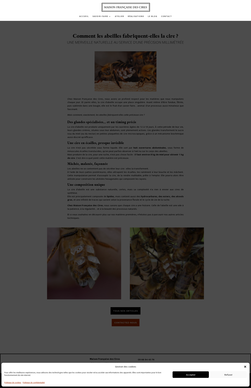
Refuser (228, 374)
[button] (245, 366)
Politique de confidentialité (34, 382)
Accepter (191, 374)
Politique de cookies (12, 382)
